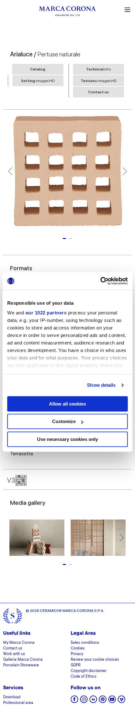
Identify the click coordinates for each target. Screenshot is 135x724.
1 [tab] (64, 238)
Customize (64, 421)
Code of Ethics (83, 677)
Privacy (77, 654)
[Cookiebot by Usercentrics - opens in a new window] (100, 281)
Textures (98, 81)
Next (125, 171)
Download (11, 697)
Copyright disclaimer (88, 671)
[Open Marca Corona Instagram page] (84, 701)
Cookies (78, 648)
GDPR (76, 665)
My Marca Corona (19, 643)
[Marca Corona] (67, 12)
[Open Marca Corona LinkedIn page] (93, 701)
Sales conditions (85, 643)
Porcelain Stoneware (21, 665)
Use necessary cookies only (67, 439)
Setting (38, 81)
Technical (98, 69)
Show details (101, 385)
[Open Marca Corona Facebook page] (74, 701)
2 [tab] (70, 238)
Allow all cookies (67, 403)
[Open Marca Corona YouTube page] (112, 701)
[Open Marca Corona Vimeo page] (121, 701)
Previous (10, 171)
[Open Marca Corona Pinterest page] (102, 701)
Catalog (37, 69)
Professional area (18, 703)
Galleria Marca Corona (23, 660)
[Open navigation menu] (127, 9)
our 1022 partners (46, 312)
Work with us (14, 654)
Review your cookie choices (95, 660)
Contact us (98, 92)
